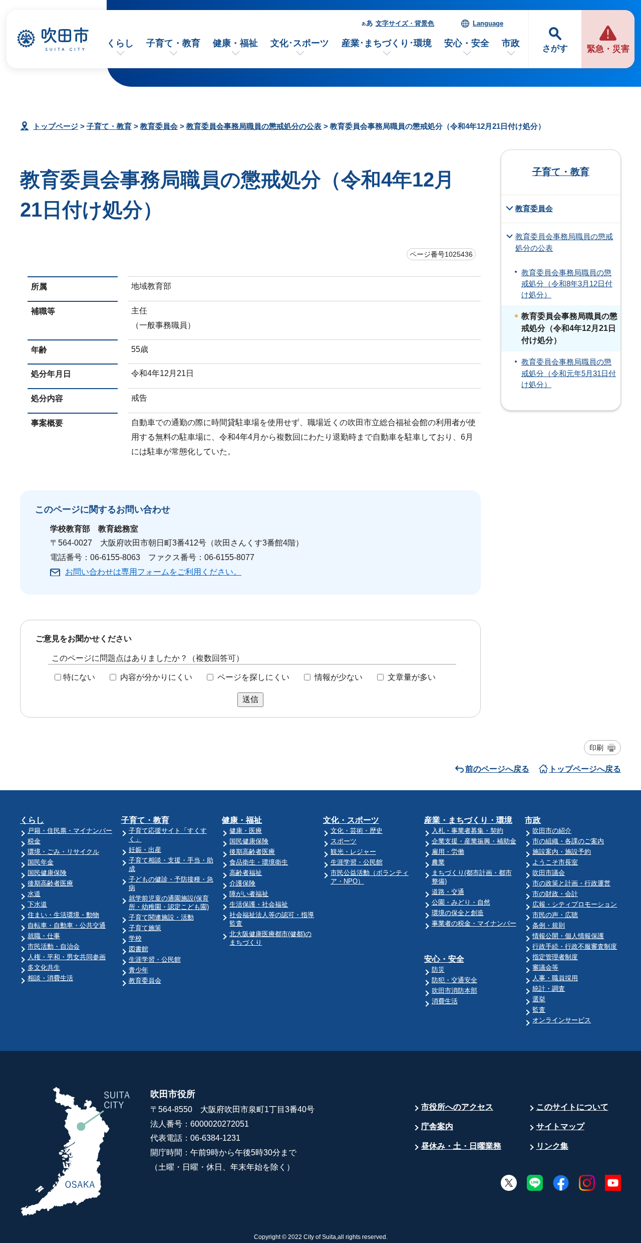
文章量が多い (412, 677)
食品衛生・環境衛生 (258, 862)
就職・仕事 (44, 936)
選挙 (538, 999)
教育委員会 (159, 126)
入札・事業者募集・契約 (467, 830)
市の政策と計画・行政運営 (571, 883)
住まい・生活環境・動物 (63, 915)
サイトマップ (560, 1126)
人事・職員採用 (555, 978)
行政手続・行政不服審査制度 (574, 946)
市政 (511, 43)
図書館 (138, 949)
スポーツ (344, 841)
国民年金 (41, 862)
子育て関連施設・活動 (161, 917)
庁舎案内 (437, 1126)
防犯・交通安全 (454, 980)
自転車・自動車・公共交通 (67, 925)
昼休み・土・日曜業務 (461, 1146)
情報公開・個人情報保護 (568, 936)
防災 (438, 969)
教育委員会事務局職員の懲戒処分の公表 (254, 126)
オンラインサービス (561, 1020)
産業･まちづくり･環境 (387, 43)
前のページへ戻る (497, 769)
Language (488, 23)
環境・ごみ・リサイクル (63, 851)
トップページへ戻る (585, 769)
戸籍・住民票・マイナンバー (70, 830)
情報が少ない (338, 677)
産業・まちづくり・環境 (468, 820)
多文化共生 (44, 967)
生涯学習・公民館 (155, 959)
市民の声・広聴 (555, 915)
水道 (34, 894)
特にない (79, 677)
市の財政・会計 (555, 894)
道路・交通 (448, 892)
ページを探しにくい (253, 677)
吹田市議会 (548, 872)
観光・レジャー (353, 851)
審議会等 (545, 967)
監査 (538, 1009)
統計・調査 (548, 988)
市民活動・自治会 (54, 946)
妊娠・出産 (145, 849)
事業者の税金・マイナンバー (474, 923)
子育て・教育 (173, 43)
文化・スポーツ (351, 820)
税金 (34, 841)
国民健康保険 (47, 872)
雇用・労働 (448, 851)
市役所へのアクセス (457, 1107)
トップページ (55, 126)
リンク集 (552, 1146)
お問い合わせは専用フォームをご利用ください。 (153, 572)
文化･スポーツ (299, 43)
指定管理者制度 (555, 957)
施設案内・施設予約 (561, 851)
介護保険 (242, 883)
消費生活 (445, 1001)
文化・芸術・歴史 (357, 830)
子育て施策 (145, 928)
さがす (555, 48)
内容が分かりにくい (156, 677)
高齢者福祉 (245, 872)
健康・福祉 (235, 43)
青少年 (138, 970)
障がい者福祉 (248, 894)
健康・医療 (245, 830)
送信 (250, 699)
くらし (120, 43)
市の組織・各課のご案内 (568, 841)
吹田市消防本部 (454, 990)
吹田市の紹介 (551, 830)
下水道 (37, 904)
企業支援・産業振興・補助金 (474, 841)
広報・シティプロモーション (574, 904)
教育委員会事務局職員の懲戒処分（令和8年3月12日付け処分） (566, 284)
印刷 (596, 748)
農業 (438, 862)
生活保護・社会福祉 (258, 904)
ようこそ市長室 (555, 862)
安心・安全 (466, 43)
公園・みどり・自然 (461, 902)
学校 (135, 938)
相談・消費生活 (50, 978)
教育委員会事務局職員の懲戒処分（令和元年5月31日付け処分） (568, 373)
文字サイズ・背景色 (405, 23)
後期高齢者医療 (50, 883)
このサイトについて (572, 1107)
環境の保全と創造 (458, 913)
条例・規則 (548, 925)
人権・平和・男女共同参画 (67, 957)
